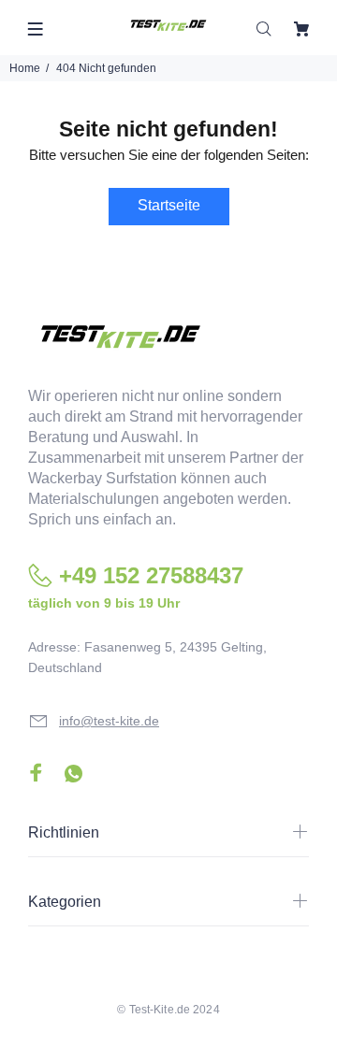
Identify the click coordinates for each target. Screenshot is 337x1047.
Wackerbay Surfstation (102, 478)
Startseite (169, 205)
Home (24, 68)
